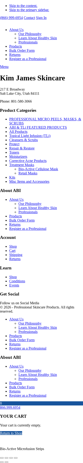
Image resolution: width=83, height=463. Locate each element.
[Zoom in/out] (2, 458)
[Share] (11, 458)
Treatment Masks (21, 165)
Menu (4, 67)
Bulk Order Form (22, 50)
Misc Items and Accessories (29, 181)
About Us (16, 30)
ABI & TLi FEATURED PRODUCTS (38, 127)
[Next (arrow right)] (6, 462)
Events (14, 285)
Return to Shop (11, 433)
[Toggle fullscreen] (6, 458)
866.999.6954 (10, 407)
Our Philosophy (30, 34)
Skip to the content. (23, 6)
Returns (15, 55)
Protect (14, 144)
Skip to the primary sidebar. (29, 10)
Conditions (17, 281)
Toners (14, 152)
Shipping (15, 255)
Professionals (28, 42)
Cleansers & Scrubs (23, 140)
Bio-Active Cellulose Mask (38, 169)
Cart (12, 251)
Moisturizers (18, 156)
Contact (29, 18)
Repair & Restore (22, 148)
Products (15, 46)
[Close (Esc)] (16, 458)
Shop (13, 246)
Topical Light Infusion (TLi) (29, 136)
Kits (12, 177)
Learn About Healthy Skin (37, 38)
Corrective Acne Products (28, 161)
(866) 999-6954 (11, 18)
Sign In (41, 18)
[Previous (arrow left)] (2, 462)
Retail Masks (27, 173)
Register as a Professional (27, 59)
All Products (18, 132)
